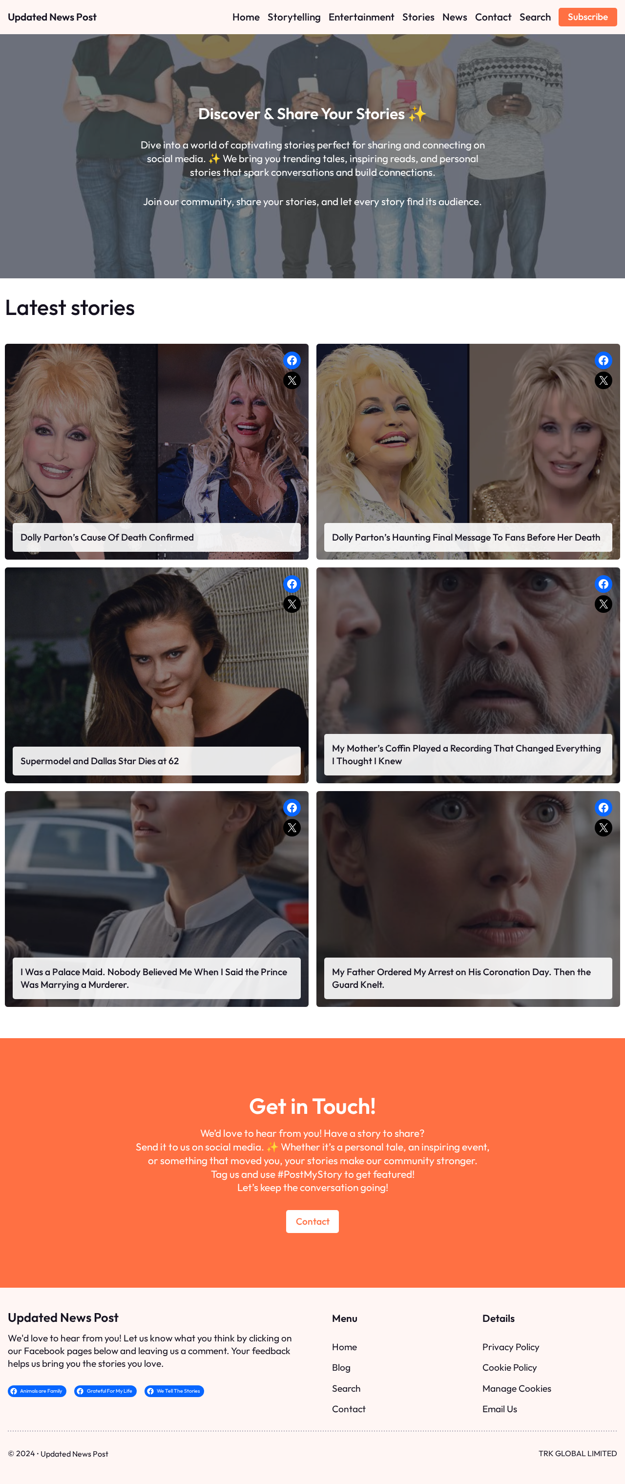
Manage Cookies (516, 1388)
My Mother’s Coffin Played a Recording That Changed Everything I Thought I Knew (466, 754)
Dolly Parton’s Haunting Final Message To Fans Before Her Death (466, 537)
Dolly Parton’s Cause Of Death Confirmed (107, 537)
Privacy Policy (511, 1347)
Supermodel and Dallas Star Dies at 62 (100, 761)
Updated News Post (52, 16)
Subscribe (588, 16)
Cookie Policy (509, 1367)
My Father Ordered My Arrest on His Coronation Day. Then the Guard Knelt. (461, 978)
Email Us (499, 1409)
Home (344, 1347)
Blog (341, 1367)
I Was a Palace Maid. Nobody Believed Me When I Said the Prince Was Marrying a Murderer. (154, 978)
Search (346, 1388)
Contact (313, 1221)
